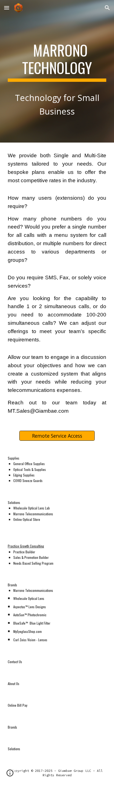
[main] (57, 71)
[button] (6, 7)
